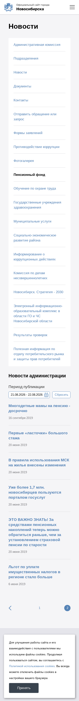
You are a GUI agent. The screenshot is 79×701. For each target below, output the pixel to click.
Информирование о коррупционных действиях (35, 256)
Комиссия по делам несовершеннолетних (30, 275)
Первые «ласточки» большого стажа (38, 435)
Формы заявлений (28, 133)
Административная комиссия (37, 45)
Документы (22, 86)
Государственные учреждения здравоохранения (37, 204)
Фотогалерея (24, 161)
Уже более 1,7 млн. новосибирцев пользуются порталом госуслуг (35, 492)
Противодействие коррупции (37, 147)
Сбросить (61, 394)
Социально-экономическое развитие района (35, 237)
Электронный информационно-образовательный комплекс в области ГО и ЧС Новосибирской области (38, 313)
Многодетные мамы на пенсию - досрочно (39, 408)
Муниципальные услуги (32, 221)
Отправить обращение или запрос (35, 116)
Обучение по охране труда (35, 188)
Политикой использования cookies (32, 666)
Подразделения (26, 58)
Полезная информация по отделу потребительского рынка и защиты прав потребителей (39, 354)
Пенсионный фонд (29, 175)
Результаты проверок (30, 335)
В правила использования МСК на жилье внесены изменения (39, 462)
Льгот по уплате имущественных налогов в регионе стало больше (34, 572)
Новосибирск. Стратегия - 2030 (38, 292)
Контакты (21, 100)
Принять (24, 688)
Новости (20, 72)
